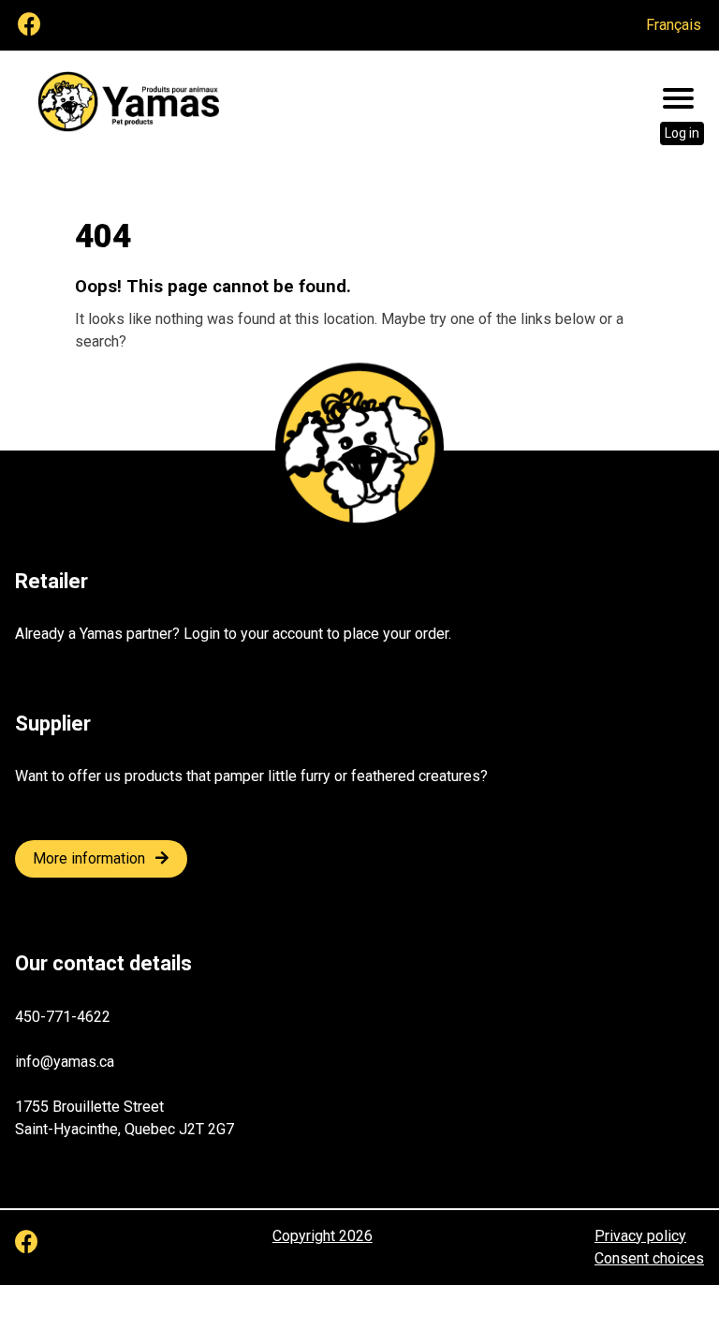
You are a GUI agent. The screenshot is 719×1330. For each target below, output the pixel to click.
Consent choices (649, 1258)
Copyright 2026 (322, 1236)
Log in (682, 133)
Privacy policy (640, 1236)
